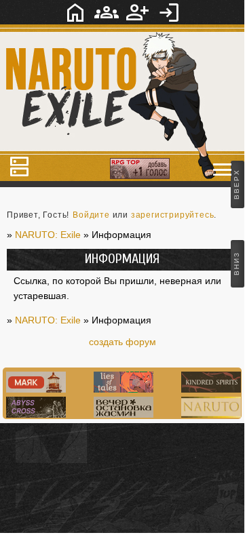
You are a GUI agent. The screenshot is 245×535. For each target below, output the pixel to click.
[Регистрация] (138, 12)
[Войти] (169, 12)
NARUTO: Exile (48, 320)
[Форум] (75, 12)
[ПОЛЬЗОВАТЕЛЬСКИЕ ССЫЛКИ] (222, 169)
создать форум (122, 341)
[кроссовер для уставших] (121, 414)
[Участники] (106, 12)
